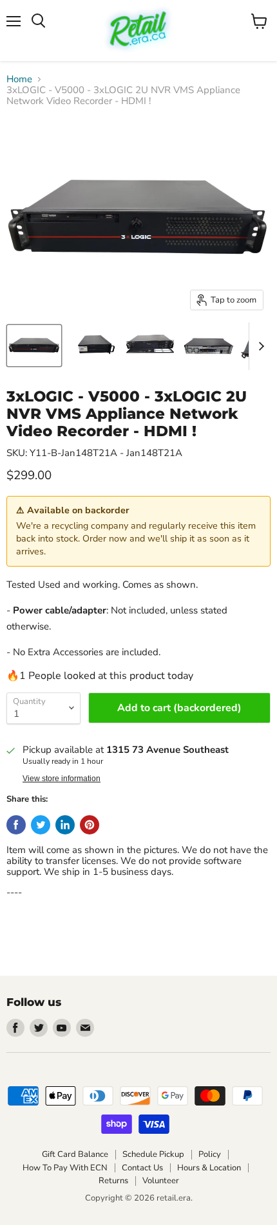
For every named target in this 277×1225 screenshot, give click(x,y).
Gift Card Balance (75, 1154)
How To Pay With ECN (65, 1168)
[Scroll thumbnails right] (259, 346)
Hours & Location (209, 1168)
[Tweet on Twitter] (40, 824)
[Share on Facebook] (16, 824)
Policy (209, 1154)
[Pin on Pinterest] (89, 824)
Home (19, 79)
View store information (61, 778)
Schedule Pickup (153, 1154)
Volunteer (160, 1180)
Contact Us (142, 1168)
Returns (113, 1180)
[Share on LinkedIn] (65, 824)
